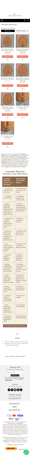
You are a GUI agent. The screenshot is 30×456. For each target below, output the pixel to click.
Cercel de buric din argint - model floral (7, 136)
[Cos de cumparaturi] (24, 20)
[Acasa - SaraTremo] (15, 15)
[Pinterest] (12, 389)
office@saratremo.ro (16, 398)
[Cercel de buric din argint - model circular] (22, 99)
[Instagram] (21, 389)
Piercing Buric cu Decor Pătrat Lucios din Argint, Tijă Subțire (7, 107)
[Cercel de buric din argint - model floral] (7, 128)
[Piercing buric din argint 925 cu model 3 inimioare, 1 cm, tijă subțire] (7, 41)
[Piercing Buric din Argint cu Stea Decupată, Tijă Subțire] (22, 70)
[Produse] (2, 21)
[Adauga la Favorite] (7, 60)
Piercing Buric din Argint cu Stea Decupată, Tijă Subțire (22, 78)
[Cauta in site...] (28, 20)
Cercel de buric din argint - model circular (22, 107)
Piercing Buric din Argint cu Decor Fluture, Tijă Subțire (7, 78)
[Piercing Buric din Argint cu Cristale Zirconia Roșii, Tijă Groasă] (22, 41)
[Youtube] (15, 389)
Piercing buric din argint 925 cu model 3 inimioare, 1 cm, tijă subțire (7, 49)
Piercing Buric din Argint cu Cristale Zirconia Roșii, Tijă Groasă (22, 49)
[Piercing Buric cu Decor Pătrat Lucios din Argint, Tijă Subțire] (7, 99)
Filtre (8, 30)
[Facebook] (9, 389)
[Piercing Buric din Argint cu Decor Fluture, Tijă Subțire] (7, 70)
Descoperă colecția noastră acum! (15, 326)
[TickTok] (18, 389)
